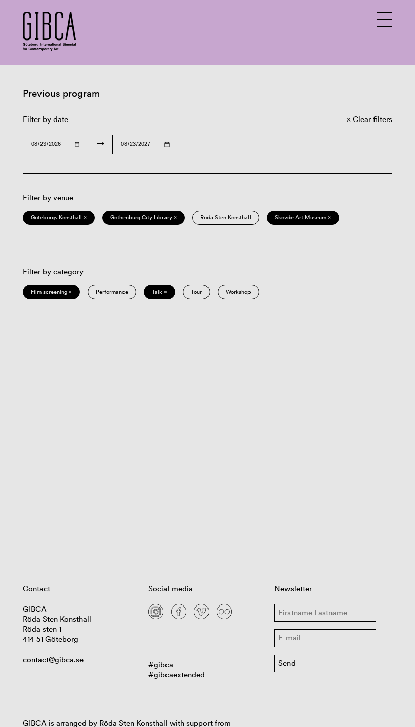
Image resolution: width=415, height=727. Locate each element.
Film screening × (51, 291)
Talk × (159, 291)
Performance (112, 291)
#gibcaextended (176, 674)
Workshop (238, 291)
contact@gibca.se (53, 659)
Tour (196, 291)
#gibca (160, 664)
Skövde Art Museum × (303, 217)
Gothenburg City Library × (143, 217)
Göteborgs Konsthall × (59, 217)
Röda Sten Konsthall (225, 217)
